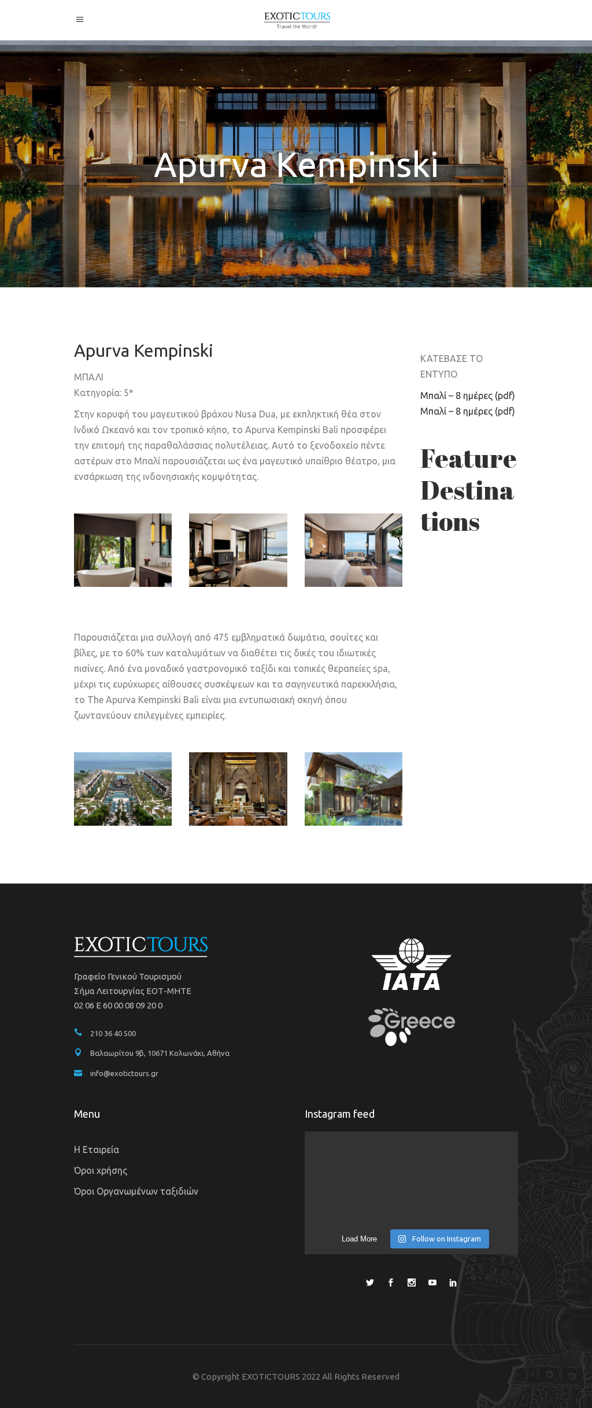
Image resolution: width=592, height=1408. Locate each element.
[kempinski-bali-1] (123, 789)
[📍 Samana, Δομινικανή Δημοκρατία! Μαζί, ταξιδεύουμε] (338, 1200)
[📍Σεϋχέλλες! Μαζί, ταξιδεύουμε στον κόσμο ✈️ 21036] (411, 1200)
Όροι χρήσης (100, 1170)
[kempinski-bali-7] (353, 789)
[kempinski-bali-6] (238, 550)
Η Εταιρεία (96, 1149)
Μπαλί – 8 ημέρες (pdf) (467, 395)
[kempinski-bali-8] (123, 550)
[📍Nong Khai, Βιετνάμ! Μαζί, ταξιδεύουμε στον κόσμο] (411, 1157)
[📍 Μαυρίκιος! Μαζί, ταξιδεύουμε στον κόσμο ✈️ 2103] (484, 1157)
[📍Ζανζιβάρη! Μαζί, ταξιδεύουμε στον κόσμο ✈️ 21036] (338, 1157)
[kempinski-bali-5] (353, 550)
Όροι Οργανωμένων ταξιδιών (136, 1191)
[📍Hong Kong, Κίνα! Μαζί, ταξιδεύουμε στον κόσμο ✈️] (484, 1200)
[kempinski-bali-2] (238, 789)
